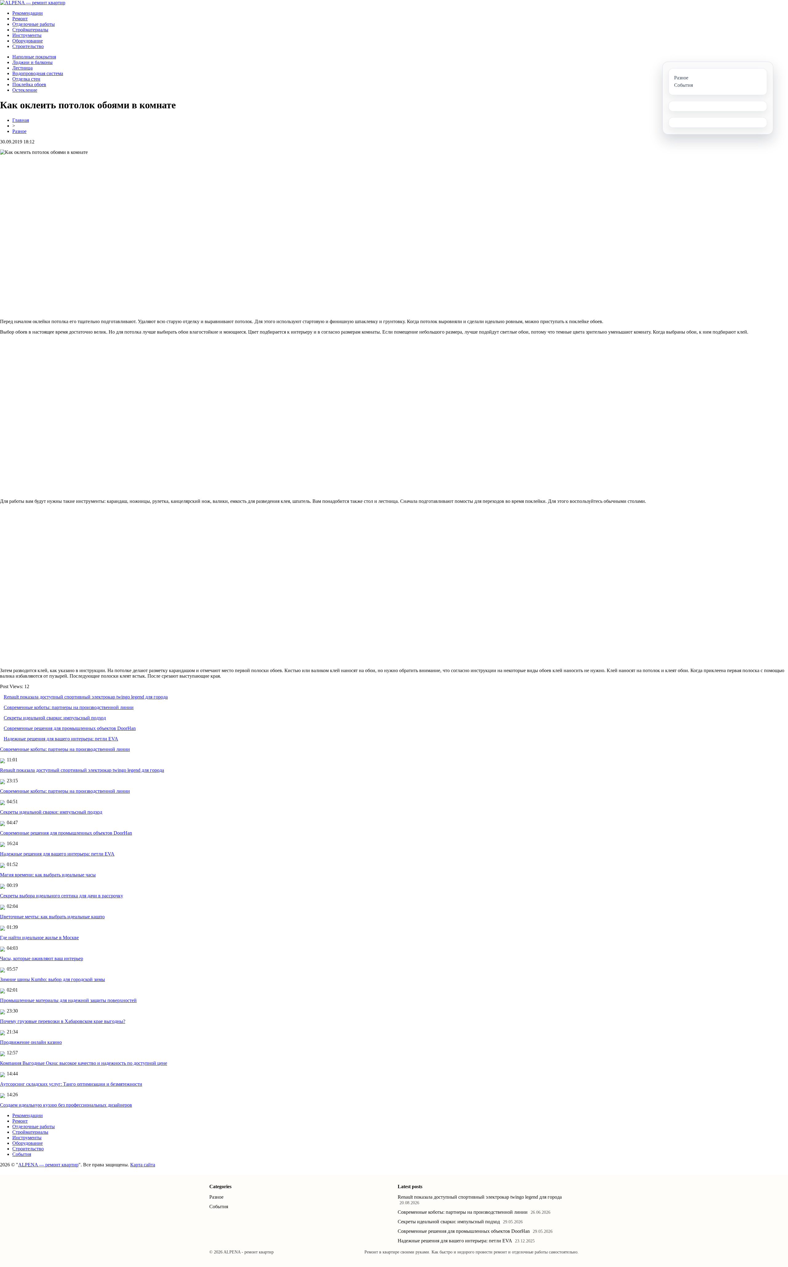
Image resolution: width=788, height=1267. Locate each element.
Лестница (22, 67)
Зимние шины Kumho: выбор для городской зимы (52, 979)
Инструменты (27, 35)
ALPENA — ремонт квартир (48, 1164)
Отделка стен (26, 79)
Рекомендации (27, 13)
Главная (20, 120)
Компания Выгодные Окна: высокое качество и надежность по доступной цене (83, 1063)
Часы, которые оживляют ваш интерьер (41, 958)
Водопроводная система (37, 73)
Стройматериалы (30, 29)
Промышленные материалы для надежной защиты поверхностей (68, 1000)
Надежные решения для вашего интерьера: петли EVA (61, 738)
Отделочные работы (33, 24)
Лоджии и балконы (32, 62)
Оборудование (27, 40)
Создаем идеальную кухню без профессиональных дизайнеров (66, 1105)
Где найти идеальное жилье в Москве (39, 937)
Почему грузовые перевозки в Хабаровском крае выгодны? (62, 1021)
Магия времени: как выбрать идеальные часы (48, 874)
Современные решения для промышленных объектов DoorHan (70, 728)
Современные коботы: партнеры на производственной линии (69, 707)
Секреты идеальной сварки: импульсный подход (55, 717)
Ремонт (20, 18)
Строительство (28, 46)
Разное (19, 131)
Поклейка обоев (29, 84)
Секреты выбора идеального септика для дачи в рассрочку (61, 895)
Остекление (24, 90)
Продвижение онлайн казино (31, 1042)
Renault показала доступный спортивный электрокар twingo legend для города (86, 697)
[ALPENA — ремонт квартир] (32, 2)
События (21, 1154)
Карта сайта (142, 1164)
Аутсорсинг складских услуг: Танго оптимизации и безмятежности (71, 1084)
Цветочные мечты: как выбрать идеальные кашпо (52, 916)
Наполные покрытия (34, 56)
